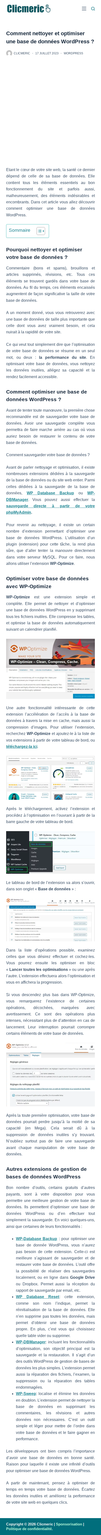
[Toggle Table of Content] (38, 231)
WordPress (73, 53)
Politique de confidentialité (29, 1529)
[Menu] (84, 8)
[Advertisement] (50, 114)
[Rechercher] (93, 9)
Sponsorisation (69, 1524)
